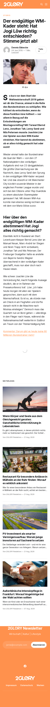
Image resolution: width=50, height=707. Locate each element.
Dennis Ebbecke (19, 47)
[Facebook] (25, 666)
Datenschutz (26, 685)
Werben (40, 685)
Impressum (11, 685)
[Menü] (46, 4)
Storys (6, 15)
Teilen (40, 50)
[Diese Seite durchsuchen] (41, 4)
